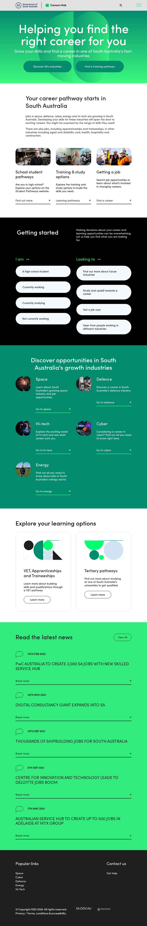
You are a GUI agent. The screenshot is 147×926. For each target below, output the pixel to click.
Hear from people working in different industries (100, 327)
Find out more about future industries (100, 273)
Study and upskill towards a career (100, 292)
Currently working (33, 287)
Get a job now (92, 309)
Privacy (20, 913)
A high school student (35, 271)
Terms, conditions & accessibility (46, 913)
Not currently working (35, 318)
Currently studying (33, 303)
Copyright (24, 909)
